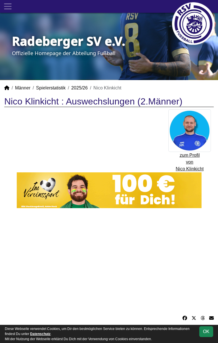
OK (206, 331)
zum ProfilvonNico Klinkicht (190, 162)
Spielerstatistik (51, 87)
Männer (22, 87)
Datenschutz (40, 334)
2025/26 (79, 87)
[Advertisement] (109, 261)
